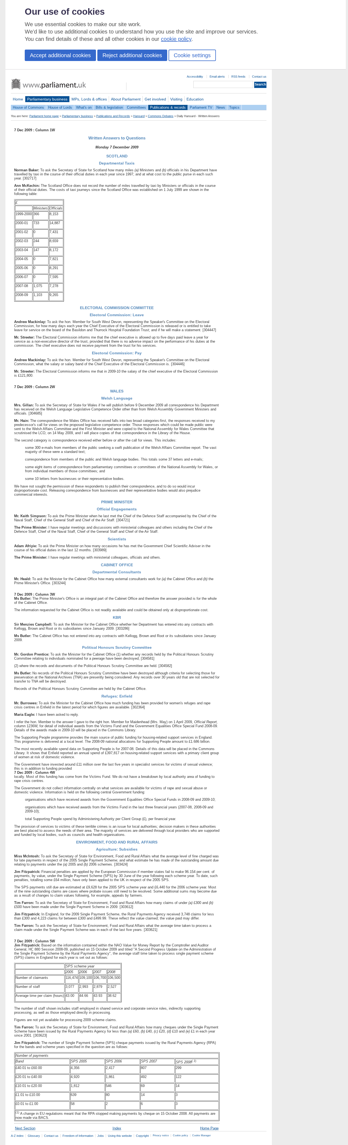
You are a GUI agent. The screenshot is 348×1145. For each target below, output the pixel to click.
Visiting (176, 99)
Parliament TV (201, 107)
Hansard (139, 116)
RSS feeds (238, 76)
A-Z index (17, 1135)
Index (117, 1128)
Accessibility (195, 76)
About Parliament (126, 99)
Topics (234, 107)
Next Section (25, 1128)
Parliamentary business (47, 99)
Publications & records (168, 107)
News (220, 107)
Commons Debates (160, 116)
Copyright (142, 1135)
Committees (136, 107)
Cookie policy (180, 1135)
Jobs (100, 1135)
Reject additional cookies (132, 55)
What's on (84, 107)
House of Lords (60, 107)
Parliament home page (44, 116)
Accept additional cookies (60, 55)
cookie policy (176, 39)
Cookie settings (192, 55)
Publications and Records (113, 116)
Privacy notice (161, 1135)
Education (195, 99)
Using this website (120, 1135)
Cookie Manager (201, 1135)
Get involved (155, 99)
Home (18, 99)
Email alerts (217, 76)
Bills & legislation (109, 107)
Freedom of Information (78, 1135)
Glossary (34, 1135)
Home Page (209, 1128)
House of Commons (28, 107)
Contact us (259, 76)
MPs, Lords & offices (89, 99)
